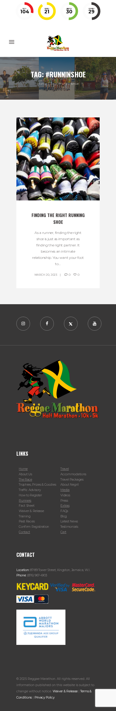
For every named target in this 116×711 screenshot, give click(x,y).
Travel (64, 469)
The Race (25, 480)
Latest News (69, 521)
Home (42, 83)
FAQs (64, 511)
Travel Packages (71, 480)
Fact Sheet (26, 506)
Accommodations (73, 474)
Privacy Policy (45, 697)
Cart (63, 532)
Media (64, 490)
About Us (25, 474)
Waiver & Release (31, 511)
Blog (63, 516)
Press (64, 501)
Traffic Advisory (30, 490)
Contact (24, 532)
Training (25, 516)
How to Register (30, 495)
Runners (25, 501)
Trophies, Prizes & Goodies (37, 485)
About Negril (69, 485)
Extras (64, 506)
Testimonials (69, 527)
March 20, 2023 (46, 274)
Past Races (27, 521)
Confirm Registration (34, 527)
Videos (65, 495)
